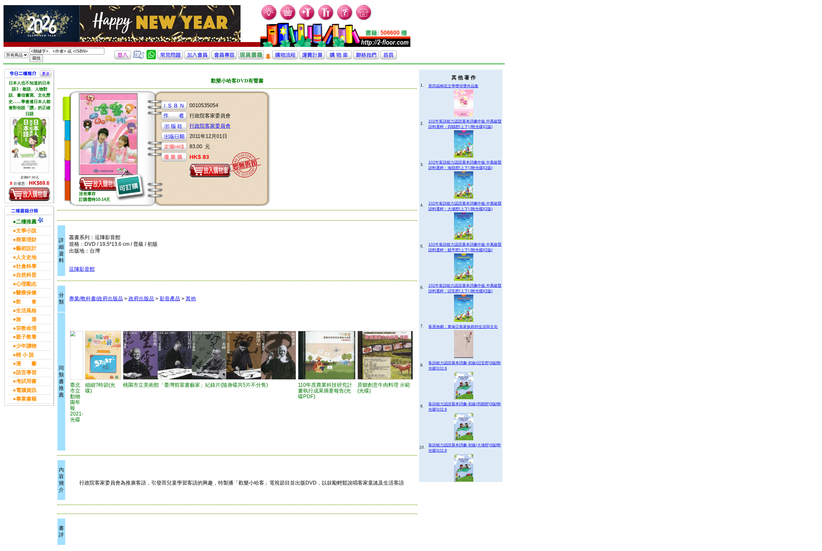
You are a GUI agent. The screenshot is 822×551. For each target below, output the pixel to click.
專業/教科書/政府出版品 (96, 298)
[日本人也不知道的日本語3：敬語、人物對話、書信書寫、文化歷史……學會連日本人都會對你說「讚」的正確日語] (29, 145)
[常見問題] (345, 19)
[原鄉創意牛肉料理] (385, 355)
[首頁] (364, 19)
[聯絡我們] (366, 57)
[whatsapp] (151, 57)
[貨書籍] (251, 57)
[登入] (122, 57)
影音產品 (170, 298)
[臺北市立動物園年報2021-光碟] (76, 355)
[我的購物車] (288, 19)
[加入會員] (307, 19)
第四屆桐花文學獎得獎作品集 (453, 86)
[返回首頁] (388, 57)
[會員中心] (326, 19)
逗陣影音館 (82, 269)
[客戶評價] (138, 57)
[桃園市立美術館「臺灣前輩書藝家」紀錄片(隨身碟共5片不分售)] (209, 355)
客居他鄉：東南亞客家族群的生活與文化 (463, 326)
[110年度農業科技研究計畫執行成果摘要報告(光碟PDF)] (326, 355)
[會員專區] (224, 57)
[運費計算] (312, 57)
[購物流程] (285, 57)
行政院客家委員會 (210, 126)
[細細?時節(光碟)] (103, 355)
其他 (191, 298)
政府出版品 (141, 298)
